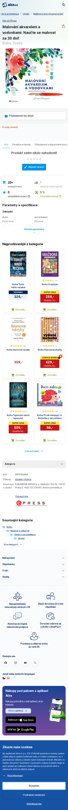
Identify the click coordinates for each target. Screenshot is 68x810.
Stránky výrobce (23, 479)
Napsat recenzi (36, 167)
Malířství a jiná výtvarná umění (48, 14)
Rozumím (34, 785)
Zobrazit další (32, 451)
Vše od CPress (9, 21)
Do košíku (20, 309)
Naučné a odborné (19, 531)
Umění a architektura (25, 534)
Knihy (9, 527)
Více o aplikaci (15, 710)
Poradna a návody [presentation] (21, 144)
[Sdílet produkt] (63, 26)
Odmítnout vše (34, 804)
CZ (8, 678)
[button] (34, 558)
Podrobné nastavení (34, 794)
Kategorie (10, 464)
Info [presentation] (6, 144)
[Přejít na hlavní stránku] (10, 5)
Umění (26, 14)
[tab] (6, 144)
